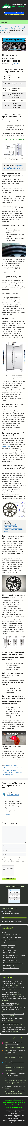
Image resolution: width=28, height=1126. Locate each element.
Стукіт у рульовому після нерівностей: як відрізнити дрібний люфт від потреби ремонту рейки (13, 1029)
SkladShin (7, 1086)
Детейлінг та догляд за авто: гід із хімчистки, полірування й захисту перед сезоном (12, 983)
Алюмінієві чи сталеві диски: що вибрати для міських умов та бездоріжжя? (14, 167)
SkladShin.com (19, 4)
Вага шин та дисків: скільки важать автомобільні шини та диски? (13, 529)
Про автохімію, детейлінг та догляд (14, 955)
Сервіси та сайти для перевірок (13, 937)
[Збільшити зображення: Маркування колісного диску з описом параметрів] (24, 144)
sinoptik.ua (18, 921)
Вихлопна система (8, 947)
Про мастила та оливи (10, 960)
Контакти (20, 1105)
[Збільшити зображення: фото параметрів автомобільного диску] (24, 245)
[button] (26, 22)
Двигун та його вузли (9, 950)
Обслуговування (20, 1102)
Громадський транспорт (9, 940)
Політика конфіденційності (14, 1107)
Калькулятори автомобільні (11, 935)
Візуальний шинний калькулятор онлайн (10, 525)
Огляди (14, 1105)
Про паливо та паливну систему (13, 963)
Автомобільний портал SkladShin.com (11, 27)
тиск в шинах (6, 446)
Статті (3, 970)
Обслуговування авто (7, 28)
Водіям (3, 932)
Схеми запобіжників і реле (11, 968)
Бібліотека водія (18, 1100)
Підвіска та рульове (9, 952)
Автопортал (8, 1100)
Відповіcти (7, 814)
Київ (4, 942)
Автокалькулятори (8, 1102)
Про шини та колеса (10, 765)
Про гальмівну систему (10, 957)
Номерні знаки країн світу (18, 1086)
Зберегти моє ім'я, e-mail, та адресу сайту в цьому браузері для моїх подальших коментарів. (14, 860)
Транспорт (8, 1105)
